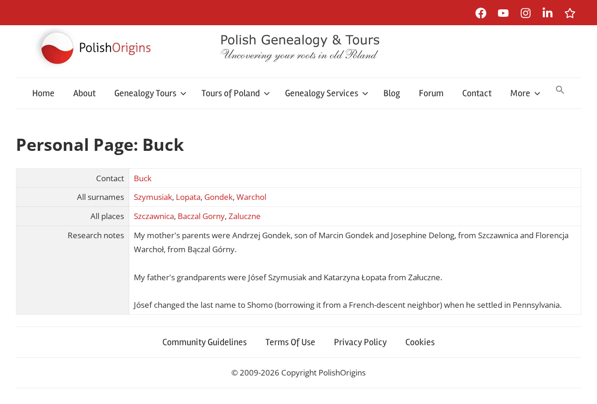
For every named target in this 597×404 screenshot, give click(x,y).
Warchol (251, 196)
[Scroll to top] (580, 387)
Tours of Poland (230, 93)
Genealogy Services (321, 93)
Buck (143, 178)
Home (43, 93)
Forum (431, 93)
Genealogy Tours (145, 93)
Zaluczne (245, 216)
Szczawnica (154, 216)
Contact (477, 93)
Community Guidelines (204, 342)
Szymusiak (153, 196)
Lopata (188, 196)
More (520, 93)
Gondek (218, 196)
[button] (560, 90)
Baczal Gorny (201, 216)
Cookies (420, 342)
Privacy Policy (360, 342)
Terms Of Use (290, 342)
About (84, 93)
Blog (391, 93)
